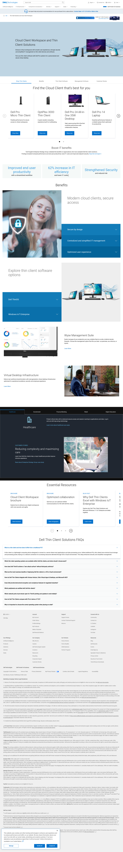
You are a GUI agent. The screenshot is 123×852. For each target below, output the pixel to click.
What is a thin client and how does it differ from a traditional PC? (24, 547)
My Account (35, 617)
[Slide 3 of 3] (65, 530)
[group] (21, 115)
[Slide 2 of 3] (61, 530)
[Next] (118, 116)
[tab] (12, 412)
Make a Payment (36, 629)
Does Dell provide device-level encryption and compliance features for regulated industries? (31, 583)
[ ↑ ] (96, 697)
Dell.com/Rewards (89, 831)
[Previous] (4, 116)
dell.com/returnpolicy (103, 682)
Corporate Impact (37, 659)
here (71, 737)
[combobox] (44, 2)
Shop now (42, 133)
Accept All (52, 845)
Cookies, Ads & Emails (68, 671)
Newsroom (35, 653)
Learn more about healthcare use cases (58, 425)
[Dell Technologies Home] (10, 2)
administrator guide (77, 709)
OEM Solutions (65, 647)
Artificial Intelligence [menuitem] (8, 6)
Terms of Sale (24, 671)
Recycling (34, 656)
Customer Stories (36, 662)
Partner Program (66, 650)
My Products (35, 626)
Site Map (5, 618)
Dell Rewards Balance (38, 632)
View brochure (16, 521)
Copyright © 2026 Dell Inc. (10, 671)
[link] (100, 2)
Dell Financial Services (38, 667)
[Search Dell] (63, 2)
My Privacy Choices (50, 671)
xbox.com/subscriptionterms (66, 726)
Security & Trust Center (96, 659)
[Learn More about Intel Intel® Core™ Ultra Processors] (114, 17)
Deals (4, 653)
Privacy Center (94, 656)
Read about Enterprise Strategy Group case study (29, 462)
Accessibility (95, 671)
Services (5, 650)
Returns (64, 623)
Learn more (88, 521)
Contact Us (93, 620)
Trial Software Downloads (97, 662)
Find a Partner (65, 641)
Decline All (39, 845)
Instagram (93, 629)
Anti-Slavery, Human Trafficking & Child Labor (15, 675)
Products (5, 644)
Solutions (5, 647)
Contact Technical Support (68, 620)
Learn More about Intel (104, 18)
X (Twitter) (93, 623)
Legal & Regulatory (83, 671)
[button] (91, 2)
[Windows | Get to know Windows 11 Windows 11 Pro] (85, 17)
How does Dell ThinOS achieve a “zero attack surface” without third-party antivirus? (29, 566)
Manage (11, 845)
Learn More (67, 348)
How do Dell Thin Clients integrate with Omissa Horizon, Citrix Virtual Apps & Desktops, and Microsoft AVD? (36, 577)
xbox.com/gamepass (37, 727)
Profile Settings (36, 623)
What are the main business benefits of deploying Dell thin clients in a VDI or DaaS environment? (33, 572)
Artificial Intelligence (8, 641)
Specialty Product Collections (98, 653)
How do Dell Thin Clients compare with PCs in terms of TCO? (22, 599)
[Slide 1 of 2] (59, 141)
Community (94, 617)
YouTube (93, 632)
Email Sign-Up (94, 650)
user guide (39, 709)
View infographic (53, 521)
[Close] (57, 830)
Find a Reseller (65, 644)
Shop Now (15, 133)
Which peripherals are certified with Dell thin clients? (20, 588)
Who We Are (35, 641)
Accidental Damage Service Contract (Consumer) (61, 702)
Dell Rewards (94, 644)
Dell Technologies (7, 667)
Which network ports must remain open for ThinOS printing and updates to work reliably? (31, 594)
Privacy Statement (36, 671)
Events (92, 647)
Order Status (35, 620)
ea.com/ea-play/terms (49, 727)
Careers (34, 644)
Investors (34, 650)
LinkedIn (93, 626)
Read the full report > (95, 154)
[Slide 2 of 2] (63, 141)
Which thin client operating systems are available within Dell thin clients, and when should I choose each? (36, 561)
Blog (92, 641)
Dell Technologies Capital (38, 647)
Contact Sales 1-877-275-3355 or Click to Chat (86, 11)
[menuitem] (20, 7)
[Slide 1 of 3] (57, 530)
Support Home (65, 617)
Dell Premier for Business (114, 6)
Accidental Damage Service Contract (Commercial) (103, 702)
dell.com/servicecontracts (88, 697)
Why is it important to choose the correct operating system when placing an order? (29, 604)
